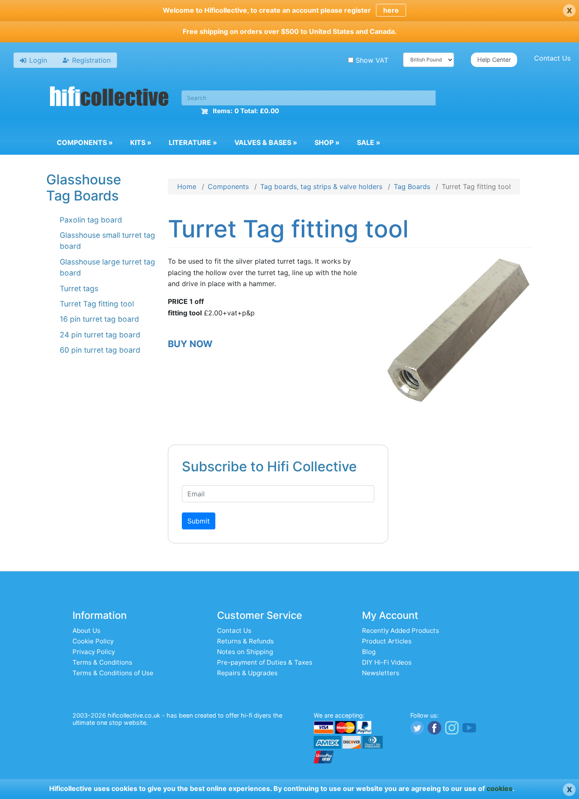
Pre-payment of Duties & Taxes (264, 662)
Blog (369, 652)
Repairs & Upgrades (247, 673)
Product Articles (387, 641)
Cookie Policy (93, 641)
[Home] (109, 97)
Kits (140, 142)
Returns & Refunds (245, 641)
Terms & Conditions (102, 662)
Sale (368, 142)
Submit (198, 521)
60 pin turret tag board (100, 349)
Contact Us (552, 58)
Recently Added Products (400, 630)
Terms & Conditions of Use (112, 673)
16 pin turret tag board (99, 319)
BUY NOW (190, 343)
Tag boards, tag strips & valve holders (321, 186)
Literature (193, 142)
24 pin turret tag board (100, 334)
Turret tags (79, 288)
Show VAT (372, 60)
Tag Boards (412, 186)
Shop (327, 142)
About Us (86, 630)
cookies (499, 788)
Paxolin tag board (91, 219)
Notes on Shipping (245, 652)
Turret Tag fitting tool (97, 303)
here (391, 10)
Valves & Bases (265, 142)
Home (186, 186)
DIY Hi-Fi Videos (387, 662)
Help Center (494, 59)
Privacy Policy (93, 652)
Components (85, 142)
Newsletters (380, 673)
